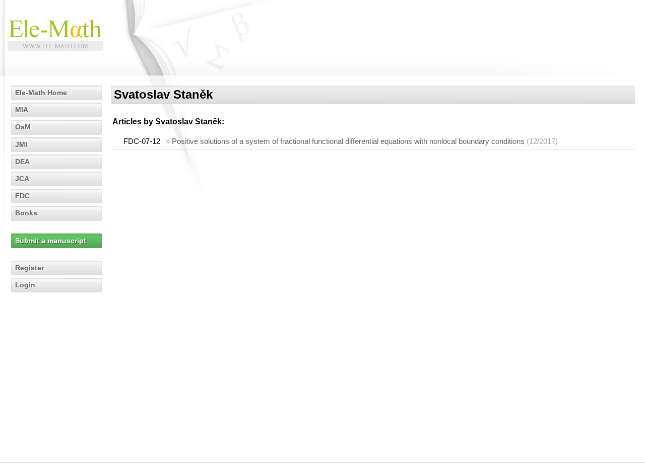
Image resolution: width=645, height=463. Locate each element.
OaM (23, 127)
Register (29, 268)
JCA (22, 179)
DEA (22, 162)
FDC (22, 196)
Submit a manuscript (50, 241)
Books (26, 213)
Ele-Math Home (41, 93)
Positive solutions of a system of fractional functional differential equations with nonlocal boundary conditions (348, 141)
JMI (21, 144)
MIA (21, 110)
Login (25, 285)
